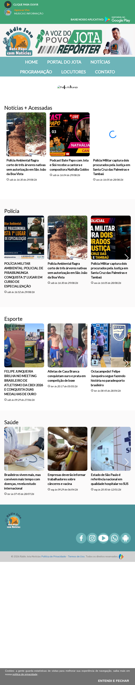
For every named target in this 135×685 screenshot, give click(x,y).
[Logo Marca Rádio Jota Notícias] (13, 520)
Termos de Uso (76, 556)
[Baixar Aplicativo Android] (125, 542)
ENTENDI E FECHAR (113, 681)
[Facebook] (81, 542)
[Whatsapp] (114, 542)
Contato (105, 71)
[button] (126, 87)
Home (31, 61)
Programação (36, 71)
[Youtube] (103, 542)
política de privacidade (24, 674)
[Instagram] (92, 542)
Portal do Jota (64, 61)
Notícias (100, 61)
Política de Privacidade (53, 556)
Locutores (73, 71)
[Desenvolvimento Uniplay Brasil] (121, 556)
